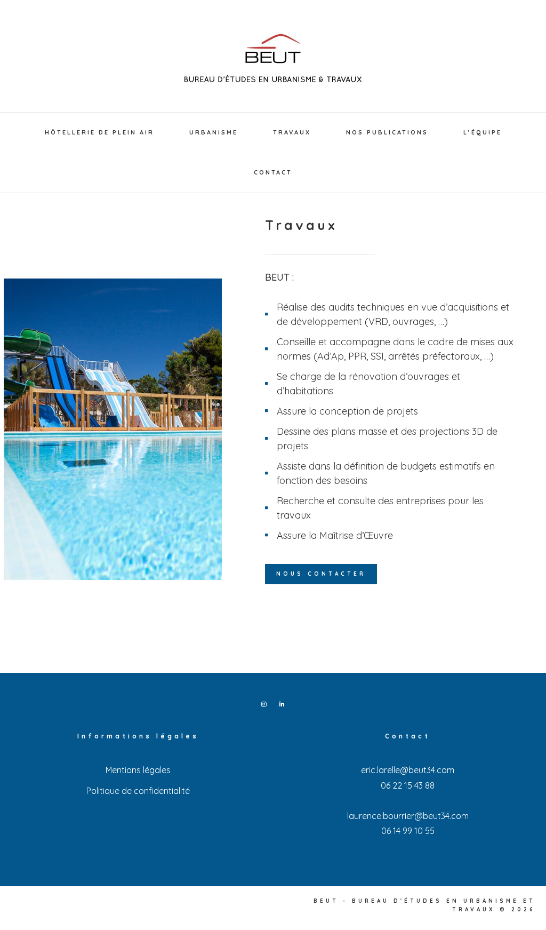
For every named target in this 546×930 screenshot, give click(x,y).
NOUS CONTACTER (321, 573)
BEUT (273, 58)
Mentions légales (138, 770)
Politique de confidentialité (138, 790)
